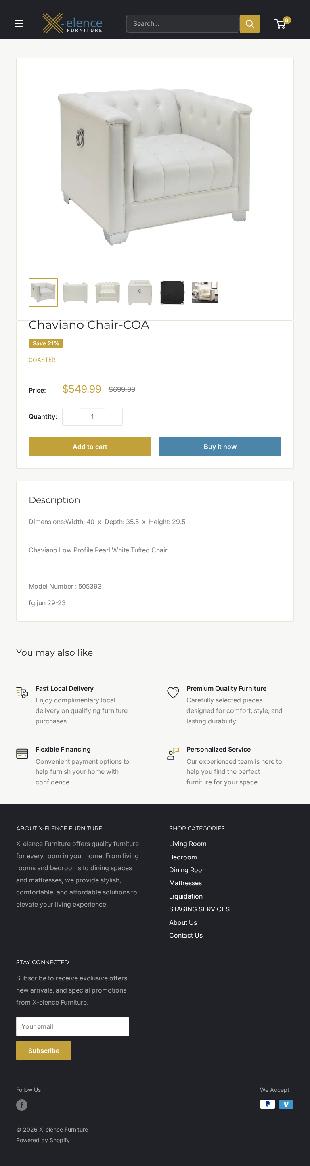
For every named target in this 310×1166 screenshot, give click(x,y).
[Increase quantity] (113, 416)
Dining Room (188, 870)
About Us (183, 922)
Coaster (42, 359)
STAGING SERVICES (199, 909)
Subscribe (43, 1051)
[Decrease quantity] (71, 416)
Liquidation (186, 896)
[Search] (250, 24)
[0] (280, 24)
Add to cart (90, 447)
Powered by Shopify (43, 1140)
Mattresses (185, 883)
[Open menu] (19, 23)
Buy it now (220, 447)
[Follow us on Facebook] (21, 1105)
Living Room (188, 844)
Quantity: (43, 416)
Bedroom (183, 857)
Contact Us (186, 935)
